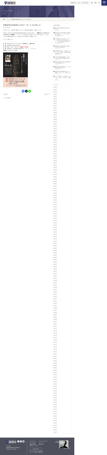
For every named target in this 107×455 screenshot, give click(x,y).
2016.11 (55, 356)
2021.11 (55, 218)
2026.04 (55, 96)
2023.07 (55, 172)
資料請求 (73, 2)
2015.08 (55, 390)
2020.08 (55, 252)
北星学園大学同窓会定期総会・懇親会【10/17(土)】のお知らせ (62, 47)
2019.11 (55, 273)
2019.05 (55, 287)
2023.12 (55, 160)
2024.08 (55, 142)
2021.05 (55, 232)
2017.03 (55, 347)
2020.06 (55, 257)
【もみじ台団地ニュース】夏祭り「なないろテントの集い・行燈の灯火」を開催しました (63, 78)
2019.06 (55, 285)
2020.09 (55, 250)
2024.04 (55, 151)
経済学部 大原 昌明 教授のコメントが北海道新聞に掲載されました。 (62, 68)
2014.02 (55, 432)
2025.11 (55, 107)
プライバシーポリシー (43, 441)
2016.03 (55, 374)
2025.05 (55, 121)
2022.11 (55, 190)
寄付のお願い (86, 2)
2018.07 (55, 310)
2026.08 (55, 87)
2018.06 (55, 312)
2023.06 (55, 174)
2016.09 (55, 360)
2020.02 (55, 266)
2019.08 (55, 280)
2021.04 (55, 234)
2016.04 (55, 372)
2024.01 (55, 158)
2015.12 (55, 381)
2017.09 (55, 333)
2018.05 (55, 314)
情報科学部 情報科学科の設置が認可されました (62, 29)
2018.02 (55, 321)
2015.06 (55, 395)
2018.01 (55, 324)
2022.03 (55, 209)
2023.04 (55, 179)
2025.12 (55, 105)
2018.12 (55, 298)
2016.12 (55, 354)
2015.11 (55, 383)
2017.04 (55, 344)
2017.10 (55, 331)
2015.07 (55, 393)
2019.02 (55, 294)
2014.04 (55, 427)
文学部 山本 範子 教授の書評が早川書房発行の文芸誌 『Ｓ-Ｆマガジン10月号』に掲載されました (62, 34)
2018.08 (55, 308)
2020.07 (55, 255)
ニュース (56, 25)
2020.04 (55, 262)
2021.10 (55, 220)
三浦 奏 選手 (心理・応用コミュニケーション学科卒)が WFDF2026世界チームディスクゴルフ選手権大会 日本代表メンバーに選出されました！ (62, 41)
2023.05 (55, 176)
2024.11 (55, 135)
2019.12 (55, 271)
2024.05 (55, 149)
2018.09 (55, 305)
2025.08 (55, 114)
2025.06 (55, 119)
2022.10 (55, 192)
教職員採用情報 (33, 444)
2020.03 (55, 264)
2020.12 (55, 243)
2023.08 (55, 169)
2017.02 (55, 349)
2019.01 (55, 296)
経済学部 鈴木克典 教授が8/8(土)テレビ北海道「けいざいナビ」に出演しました (63, 72)
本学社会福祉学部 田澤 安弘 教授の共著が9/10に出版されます (62, 63)
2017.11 (55, 328)
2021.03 (55, 236)
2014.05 (55, 425)
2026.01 (55, 103)
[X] (26, 91)
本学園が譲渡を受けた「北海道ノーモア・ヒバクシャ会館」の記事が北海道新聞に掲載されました (63, 52)
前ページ (6, 94)
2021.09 (55, 222)
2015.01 (55, 406)
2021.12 (55, 215)
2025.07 (55, 117)
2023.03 (55, 181)
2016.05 (55, 370)
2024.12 (55, 133)
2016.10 (55, 358)
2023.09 (55, 167)
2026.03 (55, 98)
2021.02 (55, 238)
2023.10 (55, 165)
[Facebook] (23, 91)
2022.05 (55, 204)
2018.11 (55, 301)
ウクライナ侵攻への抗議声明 (36, 451)
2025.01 (55, 130)
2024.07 (55, 144)
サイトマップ (41, 442)
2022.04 (55, 206)
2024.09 (55, 140)
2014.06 (55, 423)
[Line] (29, 91)
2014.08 (55, 418)
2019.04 (55, 289)
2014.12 (55, 409)
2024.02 (55, 156)
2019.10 (55, 275)
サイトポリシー (33, 441)
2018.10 (55, 303)
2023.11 (55, 163)
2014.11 (55, 411)
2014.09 (55, 416)
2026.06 (55, 91)
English (78, 2)
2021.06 (55, 229)
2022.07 (55, 199)
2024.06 (55, 146)
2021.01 (55, 241)
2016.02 (55, 377)
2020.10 (55, 248)
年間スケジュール (33, 445)
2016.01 (55, 379)
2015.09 (55, 388)
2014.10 (55, 413)
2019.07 (55, 282)
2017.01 (55, 351)
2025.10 (55, 110)
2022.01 (55, 213)
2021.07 (55, 227)
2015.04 (55, 400)
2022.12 (55, 188)
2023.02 (55, 183)
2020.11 (55, 245)
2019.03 (55, 291)
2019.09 (55, 278)
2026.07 (55, 89)
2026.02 (55, 100)
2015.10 (55, 386)
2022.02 (55, 211)
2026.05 (55, 94)
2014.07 (55, 420)
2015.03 (55, 402)
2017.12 (55, 326)
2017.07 (55, 337)
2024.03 (55, 153)
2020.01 (55, 268)
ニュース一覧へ (7, 97)
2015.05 (55, 397)
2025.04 (55, 123)
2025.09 (55, 112)
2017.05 (55, 342)
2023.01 (55, 186)
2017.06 (55, 340)
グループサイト (33, 442)
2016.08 (55, 363)
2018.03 (55, 319)
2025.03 (55, 126)
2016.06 (55, 367)
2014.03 (55, 429)
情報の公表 (41, 444)
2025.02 (55, 128)
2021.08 (55, 225)
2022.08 (55, 197)
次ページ (46, 94)
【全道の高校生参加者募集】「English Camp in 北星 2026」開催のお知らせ (62, 58)
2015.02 (55, 404)
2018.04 (55, 317)
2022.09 (55, 195)
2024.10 (55, 137)
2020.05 (55, 259)
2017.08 (55, 335)
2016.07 (55, 365)
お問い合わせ (36, 448)
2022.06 (55, 202)
